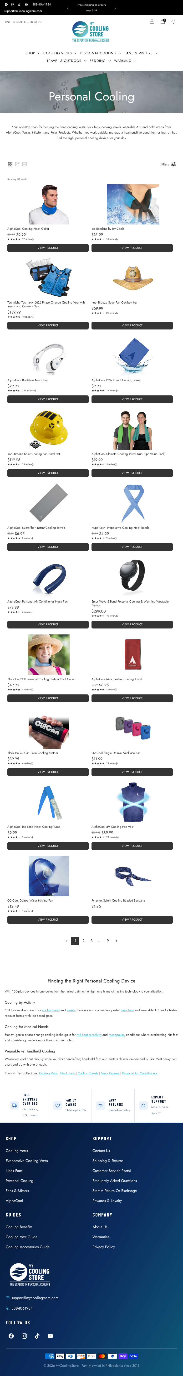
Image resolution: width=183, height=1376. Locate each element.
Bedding (98, 60)
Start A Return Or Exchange (114, 1190)
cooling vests (51, 1010)
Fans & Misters (139, 53)
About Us (99, 1227)
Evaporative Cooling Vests (27, 1160)
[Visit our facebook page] (6, 4)
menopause (116, 1034)
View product (48, 248)
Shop (30, 53)
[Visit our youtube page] (26, 4)
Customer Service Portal (111, 1170)
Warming (123, 60)
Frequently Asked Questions (114, 1180)
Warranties (100, 1237)
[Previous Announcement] (67, 8)
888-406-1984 (41, 4)
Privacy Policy (103, 1247)
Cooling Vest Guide (21, 1237)
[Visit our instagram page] (13, 4)
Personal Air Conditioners (139, 1073)
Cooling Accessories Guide (28, 1247)
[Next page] (116, 941)
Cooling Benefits (19, 1227)
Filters (165, 164)
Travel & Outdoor (64, 60)
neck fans (127, 1010)
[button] (10, 164)
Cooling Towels (88, 1073)
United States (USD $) (21, 22)
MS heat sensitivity (89, 1034)
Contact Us (101, 1150)
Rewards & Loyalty (107, 1200)
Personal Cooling (98, 53)
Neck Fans (67, 1073)
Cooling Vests (57, 53)
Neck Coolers (110, 1073)
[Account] (152, 21)
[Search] (173, 21)
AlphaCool (14, 1200)
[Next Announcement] (115, 8)
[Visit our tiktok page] (19, 4)
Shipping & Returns (107, 1160)
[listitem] (91, 7)
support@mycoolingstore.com (23, 11)
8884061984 (22, 1308)
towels (71, 1010)
